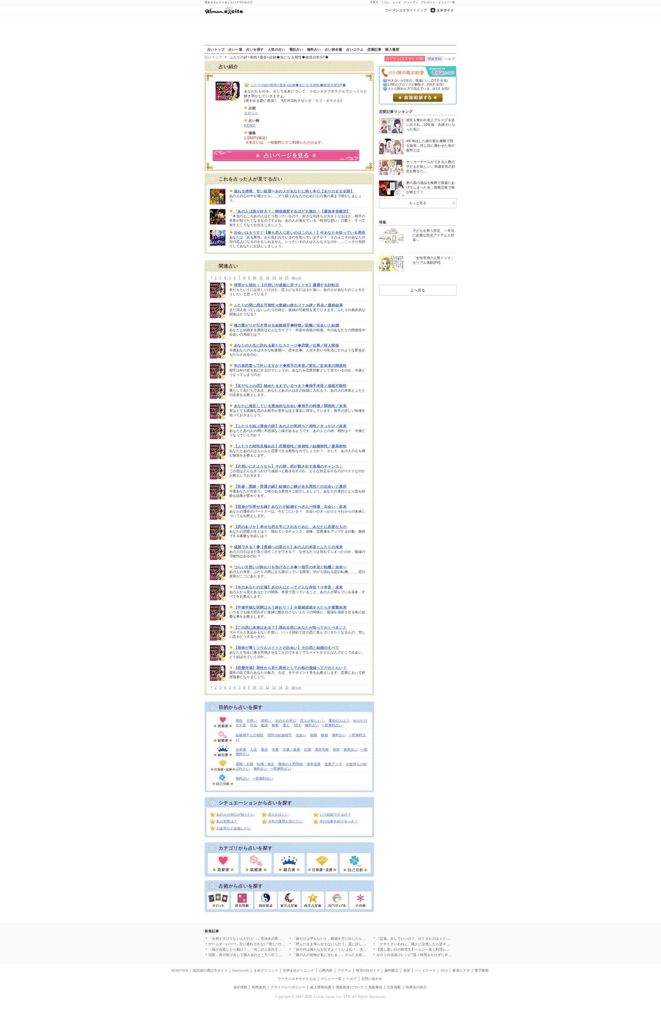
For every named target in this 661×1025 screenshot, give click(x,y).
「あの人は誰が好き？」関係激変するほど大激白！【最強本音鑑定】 (292, 211)
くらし (385, 2)
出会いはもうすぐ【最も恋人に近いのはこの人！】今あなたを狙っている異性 (300, 232)
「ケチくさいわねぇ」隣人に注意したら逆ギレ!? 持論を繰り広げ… (429, 944)
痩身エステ (461, 970)
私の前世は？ (226, 821)
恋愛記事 (374, 49)
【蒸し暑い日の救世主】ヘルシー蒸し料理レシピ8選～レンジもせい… (431, 949)
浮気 (253, 725)
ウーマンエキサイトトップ (406, 10)
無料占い (314, 49)
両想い (266, 721)
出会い (301, 735)
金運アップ (333, 764)
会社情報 (240, 987)
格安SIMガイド (368, 970)
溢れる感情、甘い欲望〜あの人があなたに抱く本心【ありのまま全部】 (294, 191)
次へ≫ (296, 277)
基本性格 (322, 749)
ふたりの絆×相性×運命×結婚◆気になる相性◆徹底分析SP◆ (298, 85)
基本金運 (314, 764)
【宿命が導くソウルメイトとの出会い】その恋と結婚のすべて (286, 648)
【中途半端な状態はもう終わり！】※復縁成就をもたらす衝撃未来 (290, 607)
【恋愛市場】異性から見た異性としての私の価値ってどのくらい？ (290, 668)
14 (280, 277)
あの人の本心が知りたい (235, 815)
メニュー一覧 (446, 2)
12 (267, 277)
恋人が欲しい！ (312, 721)
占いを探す (255, 49)
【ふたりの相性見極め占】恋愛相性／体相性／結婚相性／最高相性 (290, 446)
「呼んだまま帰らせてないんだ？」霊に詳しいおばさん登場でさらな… (348, 944)
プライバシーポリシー (288, 987)
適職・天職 (244, 764)
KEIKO (249, 125)
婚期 (313, 735)
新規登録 (435, 59)
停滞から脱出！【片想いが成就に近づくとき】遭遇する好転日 (286, 285)
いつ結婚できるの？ (335, 815)
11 (261, 277)
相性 (239, 721)
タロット (251, 113)
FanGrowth (240, 970)
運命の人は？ (338, 721)
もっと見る (418, 203)
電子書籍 (482, 970)
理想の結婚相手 (279, 735)
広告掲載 (394, 987)
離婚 (324, 735)
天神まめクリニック (298, 970)
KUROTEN (179, 970)
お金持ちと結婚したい (233, 828)
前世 (336, 749)
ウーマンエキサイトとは (297, 979)
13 (274, 277)
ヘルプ (450, 59)
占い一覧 (235, 49)
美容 (406, 970)
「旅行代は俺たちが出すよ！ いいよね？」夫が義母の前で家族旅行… (347, 949)
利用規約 (259, 987)
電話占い (296, 49)
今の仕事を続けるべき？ (339, 821)
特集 (383, 222)
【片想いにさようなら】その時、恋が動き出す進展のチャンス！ (288, 466)
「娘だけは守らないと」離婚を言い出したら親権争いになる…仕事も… (348, 939)
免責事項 (375, 987)
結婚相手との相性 (250, 735)
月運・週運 (291, 749)
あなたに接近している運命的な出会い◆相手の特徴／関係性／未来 (290, 406)
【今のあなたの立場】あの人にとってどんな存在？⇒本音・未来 (288, 587)
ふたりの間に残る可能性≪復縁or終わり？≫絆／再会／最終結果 (288, 305)
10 (254, 277)
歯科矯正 (391, 970)
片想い (252, 721)
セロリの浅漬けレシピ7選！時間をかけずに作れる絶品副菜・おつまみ (431, 955)
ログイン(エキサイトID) (404, 59)
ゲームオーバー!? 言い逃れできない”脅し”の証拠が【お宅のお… (261, 944)
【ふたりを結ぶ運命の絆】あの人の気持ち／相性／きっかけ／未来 (290, 426)
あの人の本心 (285, 721)
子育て (374, 2)
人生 (253, 749)
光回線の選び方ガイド (210, 970)
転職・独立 (265, 764)
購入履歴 (392, 49)
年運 (275, 749)
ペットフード (425, 970)
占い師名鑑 (333, 49)
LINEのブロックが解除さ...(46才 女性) (416, 84)
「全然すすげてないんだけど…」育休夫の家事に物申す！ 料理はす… (263, 939)
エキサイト (445, 10)
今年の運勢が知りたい (285, 821)
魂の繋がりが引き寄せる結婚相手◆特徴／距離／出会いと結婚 (286, 325)
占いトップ (216, 49)
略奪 (275, 725)
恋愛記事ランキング (396, 112)
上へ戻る (417, 290)
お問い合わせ (371, 979)
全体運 (241, 749)
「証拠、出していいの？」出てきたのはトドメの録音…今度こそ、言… (432, 939)
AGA (444, 970)
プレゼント (428, 2)
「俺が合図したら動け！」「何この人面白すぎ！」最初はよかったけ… (264, 949)
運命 (264, 749)
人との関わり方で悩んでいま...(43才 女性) (418, 88)
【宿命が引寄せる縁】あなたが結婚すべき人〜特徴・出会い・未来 (290, 506)
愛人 (286, 725)
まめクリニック (266, 970)
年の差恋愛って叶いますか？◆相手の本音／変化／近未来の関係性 (290, 365)
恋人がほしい (278, 815)
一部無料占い (331, 725)
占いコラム (355, 49)
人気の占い (276, 49)
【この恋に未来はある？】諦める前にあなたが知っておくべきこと (290, 627)
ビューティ (411, 2)
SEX (297, 725)
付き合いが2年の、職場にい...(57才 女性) (418, 80)
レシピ (397, 2)
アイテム (344, 970)
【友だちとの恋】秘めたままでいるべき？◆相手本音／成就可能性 (290, 386)
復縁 (264, 725)
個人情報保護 (320, 987)
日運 (307, 749)
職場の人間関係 (290, 764)
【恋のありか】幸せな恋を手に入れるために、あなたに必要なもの (290, 527)
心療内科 (326, 970)
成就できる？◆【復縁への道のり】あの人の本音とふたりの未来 (288, 547)
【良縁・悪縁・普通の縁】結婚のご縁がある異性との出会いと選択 (290, 486)
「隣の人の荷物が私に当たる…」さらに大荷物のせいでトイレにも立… (348, 955)
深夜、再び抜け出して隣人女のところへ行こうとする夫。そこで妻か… (264, 955)
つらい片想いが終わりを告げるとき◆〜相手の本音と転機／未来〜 (290, 567)
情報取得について (350, 987)
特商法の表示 (416, 987)
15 (287, 277)
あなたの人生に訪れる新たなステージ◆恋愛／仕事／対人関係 (286, 345)
